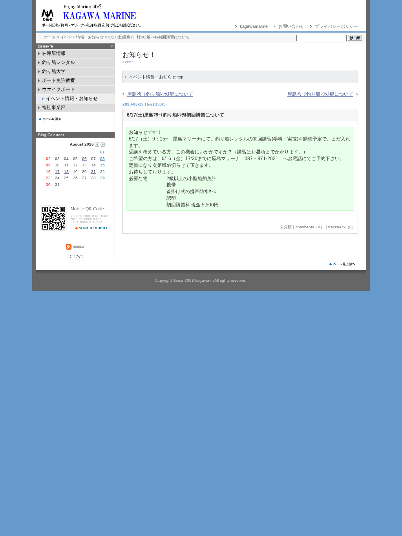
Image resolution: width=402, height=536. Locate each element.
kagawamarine (254, 26)
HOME (75, 118)
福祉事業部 (69, 108)
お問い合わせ (291, 26)
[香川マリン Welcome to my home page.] (118, 15)
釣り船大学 (57, 72)
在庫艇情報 (54, 54)
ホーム (50, 37)
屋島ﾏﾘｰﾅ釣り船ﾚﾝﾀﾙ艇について (160, 94)
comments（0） (310, 227)
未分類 (286, 227)
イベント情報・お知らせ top (156, 77)
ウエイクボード (58, 90)
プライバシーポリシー (336, 26)
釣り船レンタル (58, 63)
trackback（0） (342, 227)
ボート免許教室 (62, 81)
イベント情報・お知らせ (82, 37)
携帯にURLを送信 (88, 227)
